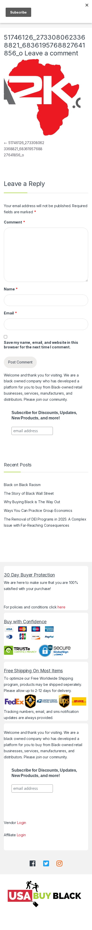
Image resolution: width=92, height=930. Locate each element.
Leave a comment (51, 53)
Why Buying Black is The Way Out (32, 502)
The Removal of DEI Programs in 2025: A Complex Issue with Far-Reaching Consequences (45, 522)
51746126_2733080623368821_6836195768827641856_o (24, 148)
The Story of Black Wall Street (29, 493)
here (61, 607)
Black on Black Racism (22, 484)
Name (11, 289)
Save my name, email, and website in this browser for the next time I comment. (41, 344)
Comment (14, 222)
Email (10, 313)
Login (21, 822)
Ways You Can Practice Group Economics (38, 510)
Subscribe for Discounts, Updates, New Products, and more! (44, 415)
